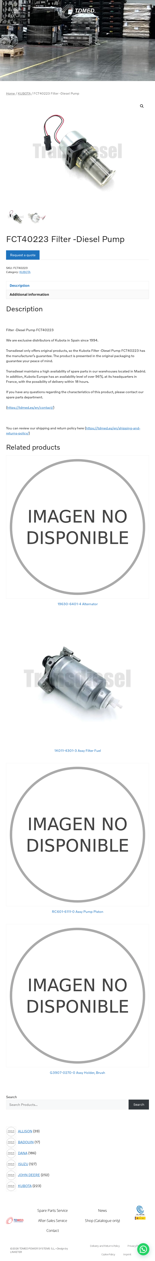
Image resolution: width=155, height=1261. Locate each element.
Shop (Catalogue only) (102, 1220)
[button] (16, 11)
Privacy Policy (135, 1246)
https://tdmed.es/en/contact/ (30, 407)
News (102, 1210)
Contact (52, 1230)
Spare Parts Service (52, 1210)
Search (11, 1097)
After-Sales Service (52, 1220)
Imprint (127, 1254)
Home (10, 93)
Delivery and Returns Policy (104, 1246)
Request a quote (23, 255)
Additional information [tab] (29, 294)
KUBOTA (24, 93)
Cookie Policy (108, 1254)
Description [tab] (19, 285)
